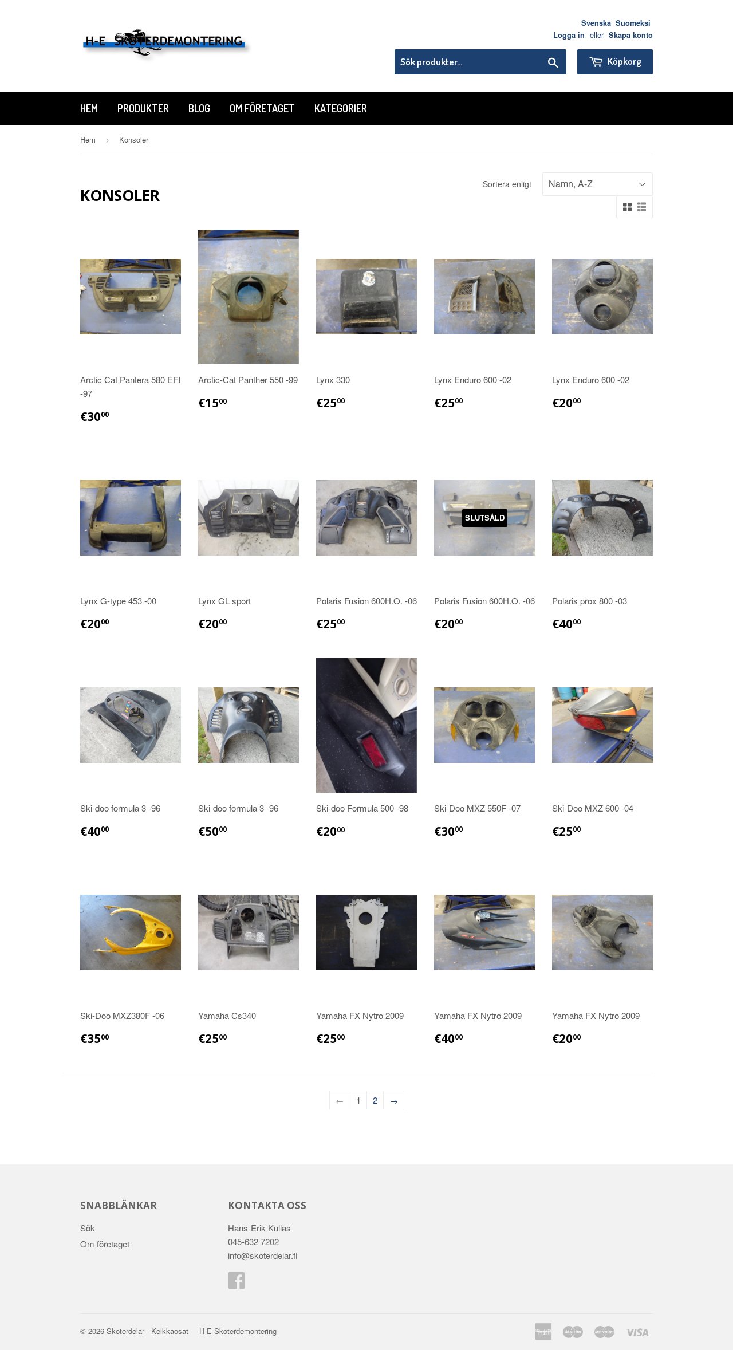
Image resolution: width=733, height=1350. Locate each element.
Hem (89, 108)
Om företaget (262, 108)
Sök (87, 1228)
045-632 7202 (253, 1241)
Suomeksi (633, 23)
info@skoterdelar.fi (263, 1255)
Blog (199, 108)
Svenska (596, 23)
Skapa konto (631, 35)
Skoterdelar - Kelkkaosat (147, 1330)
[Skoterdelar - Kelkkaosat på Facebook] (236, 1283)
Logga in (569, 35)
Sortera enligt (507, 184)
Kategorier (340, 108)
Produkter (143, 108)
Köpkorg (623, 61)
